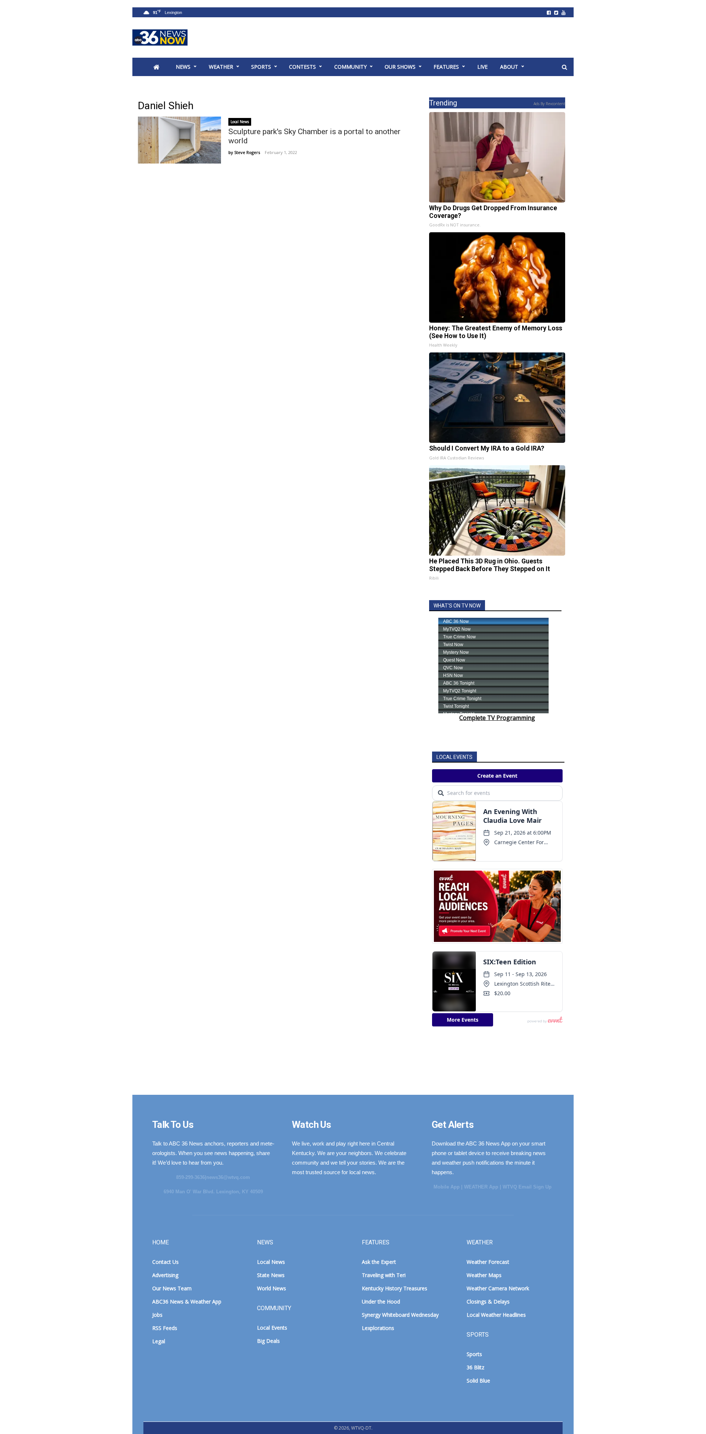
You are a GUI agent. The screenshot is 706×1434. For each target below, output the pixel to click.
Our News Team (172, 1288)
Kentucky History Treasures (394, 1288)
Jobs (157, 1314)
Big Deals (268, 1340)
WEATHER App (481, 1187)
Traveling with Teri (384, 1275)
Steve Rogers (247, 152)
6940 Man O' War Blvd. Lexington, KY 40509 (213, 1191)
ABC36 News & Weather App (186, 1301)
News (183, 66)
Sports (261, 66)
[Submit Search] (564, 67)
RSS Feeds (164, 1327)
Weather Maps (484, 1275)
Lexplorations (378, 1327)
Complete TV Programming (497, 718)
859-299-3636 (190, 1177)
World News (271, 1288)
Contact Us (165, 1261)
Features (446, 66)
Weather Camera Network (498, 1288)
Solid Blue (478, 1380)
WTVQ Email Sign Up (527, 1187)
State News (271, 1275)
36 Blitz (475, 1367)
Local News (240, 121)
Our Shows (400, 66)
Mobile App (447, 1187)
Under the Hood (381, 1301)
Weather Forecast (488, 1261)
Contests (302, 66)
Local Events (272, 1327)
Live (482, 66)
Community (350, 66)
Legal (158, 1341)
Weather (221, 66)
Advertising (165, 1275)
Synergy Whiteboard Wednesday (400, 1314)
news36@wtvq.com (228, 1177)
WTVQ (160, 37)
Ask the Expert (379, 1261)
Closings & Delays (488, 1301)
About (509, 66)
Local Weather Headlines (496, 1314)
